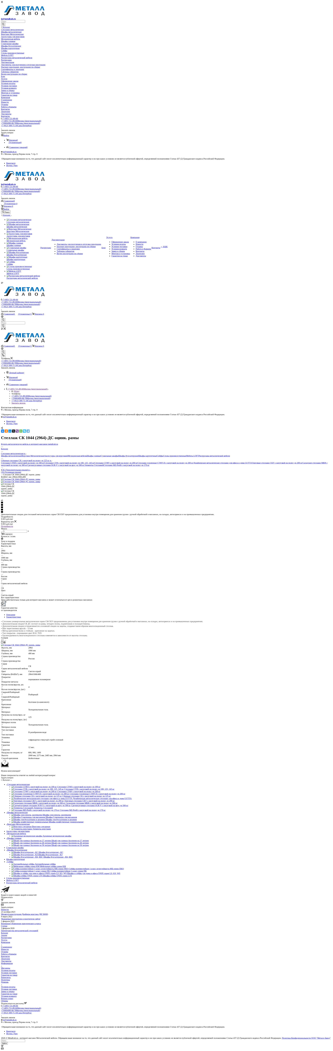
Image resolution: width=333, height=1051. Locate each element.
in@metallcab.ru (8, 19)
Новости (5, 909)
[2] (166, 505)
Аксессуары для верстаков (56, 456)
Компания (5, 942)
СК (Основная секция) (11, 472)
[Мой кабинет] (2, 317)
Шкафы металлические (11, 456)
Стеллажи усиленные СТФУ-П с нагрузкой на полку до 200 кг (165, 463)
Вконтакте (10, 163)
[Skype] (24, 431)
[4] (166, 510)
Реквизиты (6, 977)
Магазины (5, 968)
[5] (166, 512)
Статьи (4, 926)
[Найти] (3, 24)
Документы (6, 961)
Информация (7, 963)
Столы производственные (174, 456)
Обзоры (4, 1001)
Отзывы (4, 952)
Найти (4, 1043)
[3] (166, 507)
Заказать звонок (18, 403)
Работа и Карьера (8, 954)
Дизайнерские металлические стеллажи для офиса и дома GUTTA (222, 463)
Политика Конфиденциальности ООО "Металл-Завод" (306, 1038)
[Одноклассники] (6, 431)
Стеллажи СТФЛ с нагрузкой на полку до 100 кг (22, 463)
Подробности (7, 526)
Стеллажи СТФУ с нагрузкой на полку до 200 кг (116, 463)
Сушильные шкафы (109, 456)
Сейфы (160, 456)
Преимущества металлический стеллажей (19, 931)
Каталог (4, 933)
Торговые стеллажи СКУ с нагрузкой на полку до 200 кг (277, 463)
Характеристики (13, 617)
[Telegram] (28, 431)
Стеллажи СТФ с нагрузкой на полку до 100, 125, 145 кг (69, 463)
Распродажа (6, 938)
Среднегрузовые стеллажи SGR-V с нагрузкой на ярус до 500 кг (55, 465)
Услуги (4, 940)
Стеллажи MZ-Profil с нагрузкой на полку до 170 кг (126, 465)
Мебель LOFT (192, 456)
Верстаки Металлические (33, 456)
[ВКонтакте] (2, 431)
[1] (166, 503)
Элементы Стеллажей (94, 465)
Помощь (4, 982)
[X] (13, 431)
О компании (6, 947)
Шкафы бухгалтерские (128, 456)
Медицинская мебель (77, 456)
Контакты (5, 956)
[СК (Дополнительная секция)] (20, 479)
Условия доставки (9, 973)
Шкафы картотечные (147, 456)
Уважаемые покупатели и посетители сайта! (20, 919)
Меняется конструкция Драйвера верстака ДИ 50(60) (24, 914)
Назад (16, 391)
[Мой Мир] (9, 431)
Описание (10, 615)
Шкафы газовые (94, 456)
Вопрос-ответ (7, 998)
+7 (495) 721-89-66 (10, 118)
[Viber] (17, 431)
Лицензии (5, 959)
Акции (4, 935)
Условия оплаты (8, 970)
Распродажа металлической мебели (214, 456)
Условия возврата (9, 996)
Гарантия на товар (9, 975)
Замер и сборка (7, 991)
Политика (5, 980)
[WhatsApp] (20, 431)
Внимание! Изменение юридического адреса (21, 923)
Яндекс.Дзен (12, 165)
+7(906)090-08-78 (20, 123)
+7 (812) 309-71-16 (16, 125)
